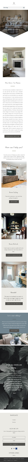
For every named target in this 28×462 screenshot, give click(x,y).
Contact (14, 419)
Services (14, 422)
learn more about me (12, 136)
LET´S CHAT (14, 330)
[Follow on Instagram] (12, 448)
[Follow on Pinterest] (14, 448)
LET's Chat (14, 201)
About (14, 455)
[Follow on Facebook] (16, 448)
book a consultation (14, 255)
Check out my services (14, 303)
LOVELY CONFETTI (21, 460)
